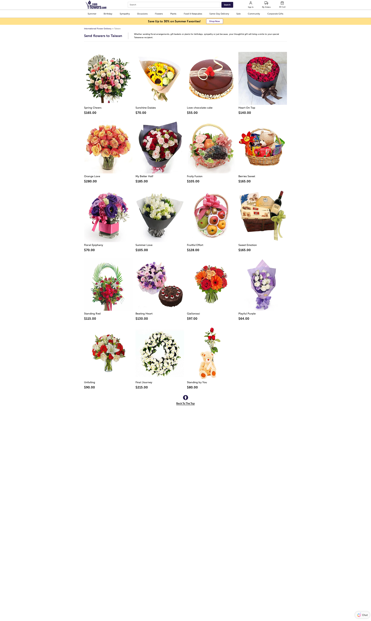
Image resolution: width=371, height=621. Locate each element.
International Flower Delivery (98, 29)
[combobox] (174, 5)
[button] (92, 14)
